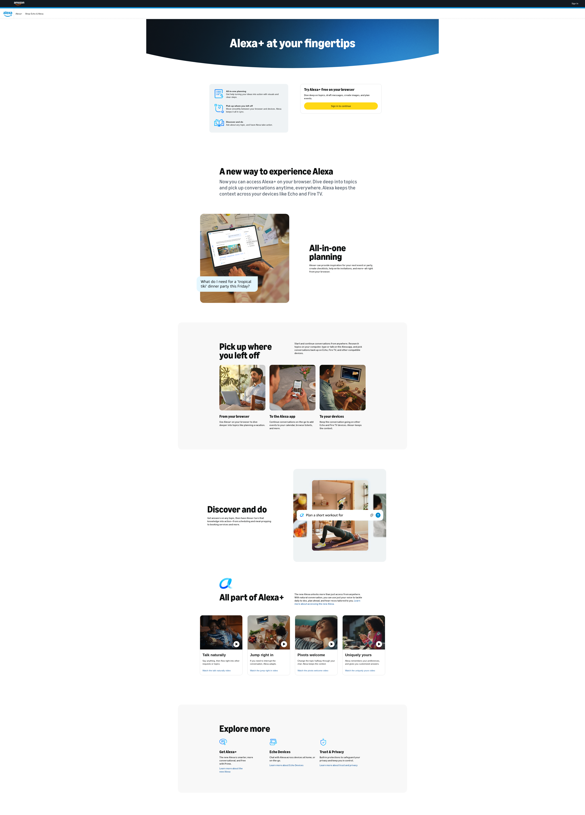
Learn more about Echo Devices (286, 765)
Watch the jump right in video (264, 670)
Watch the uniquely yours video (360, 670)
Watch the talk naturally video (216, 670)
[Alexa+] (8, 13)
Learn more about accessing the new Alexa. (327, 602)
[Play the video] (236, 644)
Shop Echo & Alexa (34, 13)
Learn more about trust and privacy (339, 765)
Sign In (575, 3)
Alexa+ (19, 13)
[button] (221, 632)
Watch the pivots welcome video (313, 670)
